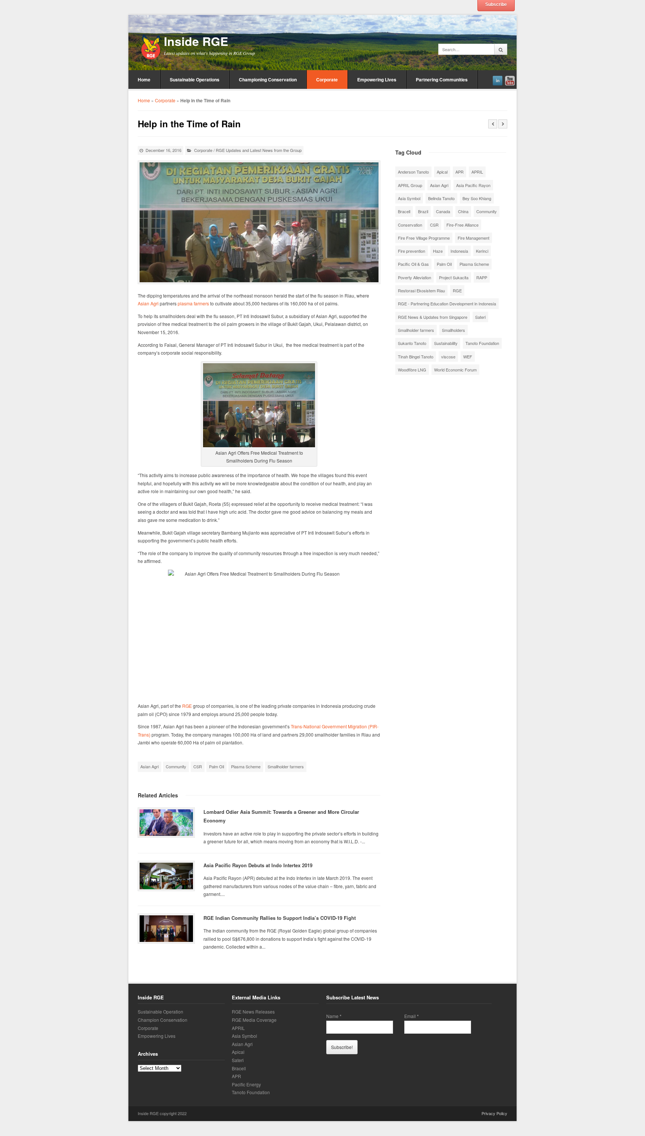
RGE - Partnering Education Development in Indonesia (447, 303)
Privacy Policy (494, 1113)
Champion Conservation (162, 1020)
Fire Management (473, 238)
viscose (448, 357)
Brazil (423, 211)
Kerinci (482, 251)
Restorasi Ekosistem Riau (421, 290)
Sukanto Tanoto (412, 343)
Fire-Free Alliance (462, 225)
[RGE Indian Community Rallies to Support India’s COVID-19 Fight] (166, 929)
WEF (467, 357)
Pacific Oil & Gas (413, 264)
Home (144, 79)
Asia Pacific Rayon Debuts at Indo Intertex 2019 (257, 865)
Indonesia (459, 251)
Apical (442, 172)
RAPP (481, 277)
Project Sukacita (453, 277)
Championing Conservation (268, 79)
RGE (187, 706)
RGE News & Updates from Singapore (432, 317)
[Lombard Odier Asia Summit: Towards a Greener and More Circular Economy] (166, 822)
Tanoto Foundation (482, 343)
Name (334, 1016)
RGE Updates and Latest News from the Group (259, 150)
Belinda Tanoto (441, 198)
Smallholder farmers (286, 766)
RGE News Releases (253, 1011)
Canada (443, 211)
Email (411, 1016)
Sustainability (446, 343)
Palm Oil (216, 766)
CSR (197, 766)
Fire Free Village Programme (424, 238)
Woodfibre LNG (412, 370)
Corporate (327, 79)
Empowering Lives (376, 79)
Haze (438, 251)
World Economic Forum (455, 370)
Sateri (480, 317)
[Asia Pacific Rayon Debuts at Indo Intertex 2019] (166, 876)
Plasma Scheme (246, 766)
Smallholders (453, 330)
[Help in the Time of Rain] (259, 222)
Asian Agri (148, 303)
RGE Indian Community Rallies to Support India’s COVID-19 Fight (279, 917)
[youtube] (510, 79)
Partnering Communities (442, 79)
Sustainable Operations (194, 79)
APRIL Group (410, 185)
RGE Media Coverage (254, 1020)
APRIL (477, 172)
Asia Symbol (409, 198)
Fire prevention (411, 251)
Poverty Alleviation (414, 277)
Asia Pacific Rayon (473, 185)
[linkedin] (497, 79)
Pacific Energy (246, 1084)
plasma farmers (193, 303)
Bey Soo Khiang (476, 198)
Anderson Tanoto (413, 172)
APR (459, 172)
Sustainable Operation (160, 1011)
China (463, 211)
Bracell (404, 211)
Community (176, 766)
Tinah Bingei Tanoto (415, 357)
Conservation (410, 225)
